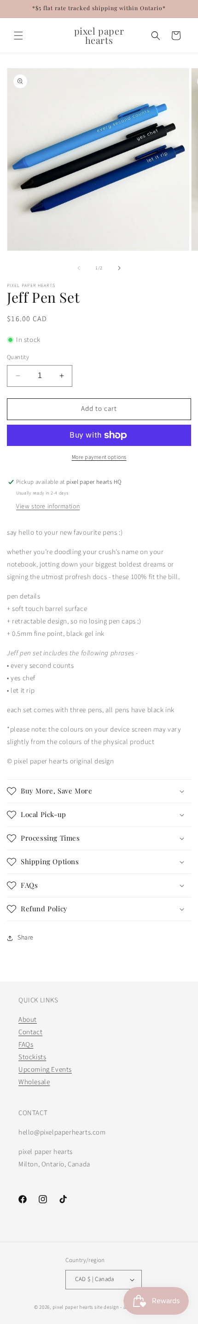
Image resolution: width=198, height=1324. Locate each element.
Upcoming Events (45, 1069)
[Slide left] (79, 268)
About (27, 1020)
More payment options (99, 457)
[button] (18, 35)
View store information (48, 506)
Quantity (18, 357)
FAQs (25, 1044)
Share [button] (25, 937)
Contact (30, 1032)
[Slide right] (119, 268)
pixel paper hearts (72, 1307)
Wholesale (34, 1082)
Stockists (32, 1057)
